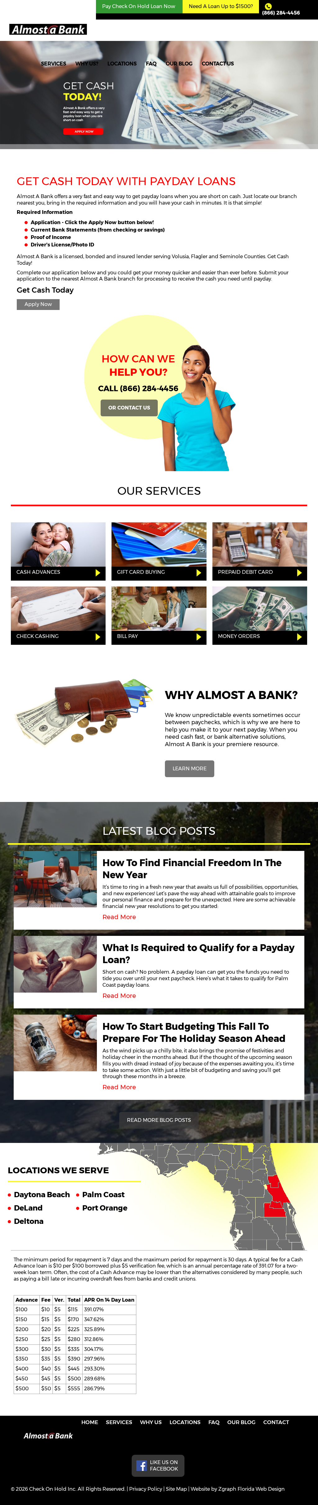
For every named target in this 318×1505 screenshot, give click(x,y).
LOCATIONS (122, 64)
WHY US (151, 1422)
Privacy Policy (145, 1489)
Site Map (176, 1489)
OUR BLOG (179, 64)
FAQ (151, 64)
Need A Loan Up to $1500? (221, 6)
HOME (89, 1422)
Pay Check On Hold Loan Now (138, 6)
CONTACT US (218, 64)
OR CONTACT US (129, 408)
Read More (119, 917)
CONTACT (276, 1422)
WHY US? (86, 64)
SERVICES (53, 64)
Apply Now (38, 304)
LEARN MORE (190, 769)
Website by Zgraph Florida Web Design (238, 1489)
